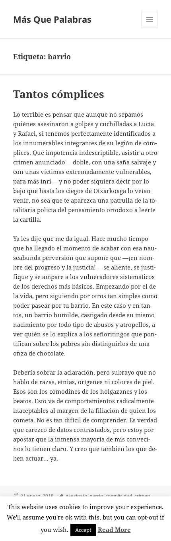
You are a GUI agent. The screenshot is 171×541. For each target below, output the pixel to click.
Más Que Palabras (52, 19)
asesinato (76, 495)
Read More (114, 529)
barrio (96, 495)
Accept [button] (83, 529)
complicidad (118, 495)
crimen (142, 495)
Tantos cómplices (58, 94)
